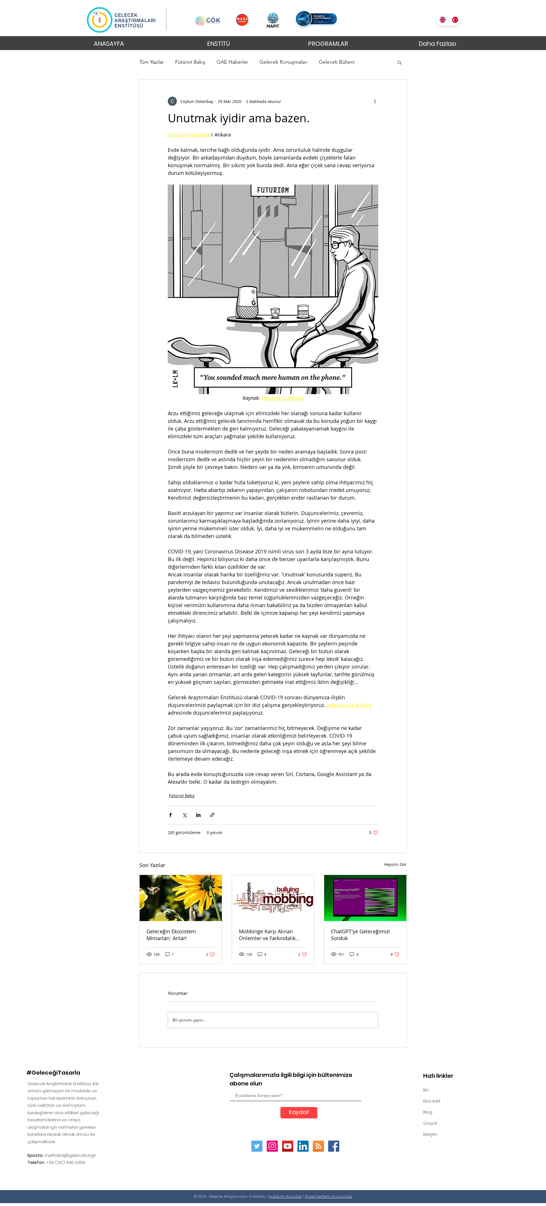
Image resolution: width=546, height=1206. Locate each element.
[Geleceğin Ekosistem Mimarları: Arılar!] (181, 898)
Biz (426, 1090)
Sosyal (430, 1123)
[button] (399, 62)
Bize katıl (431, 1101)
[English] (441, 20)
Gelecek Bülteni (337, 62)
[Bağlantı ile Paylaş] (212, 815)
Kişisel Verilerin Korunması (328, 1196)
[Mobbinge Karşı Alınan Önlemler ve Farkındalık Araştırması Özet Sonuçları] (273, 898)
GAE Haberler (232, 62)
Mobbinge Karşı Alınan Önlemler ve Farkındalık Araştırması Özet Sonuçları (270, 935)
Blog (427, 1112)
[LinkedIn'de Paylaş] (198, 815)
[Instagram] (272, 1146)
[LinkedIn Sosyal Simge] (303, 1146)
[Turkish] (454, 20)
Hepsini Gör (395, 864)
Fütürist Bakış (190, 62)
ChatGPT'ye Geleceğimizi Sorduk (360, 935)
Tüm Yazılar (151, 62)
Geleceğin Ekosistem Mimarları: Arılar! (171, 935)
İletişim (430, 1134)
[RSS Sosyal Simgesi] (318, 1146)
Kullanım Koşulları (285, 1196)
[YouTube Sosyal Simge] (287, 1146)
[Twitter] (256, 1146)
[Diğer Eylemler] (374, 101)
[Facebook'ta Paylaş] (170, 815)
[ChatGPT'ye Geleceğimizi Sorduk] (365, 898)
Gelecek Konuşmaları (283, 62)
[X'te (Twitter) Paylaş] (184, 815)
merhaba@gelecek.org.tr (70, 1155)
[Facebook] (333, 1146)
